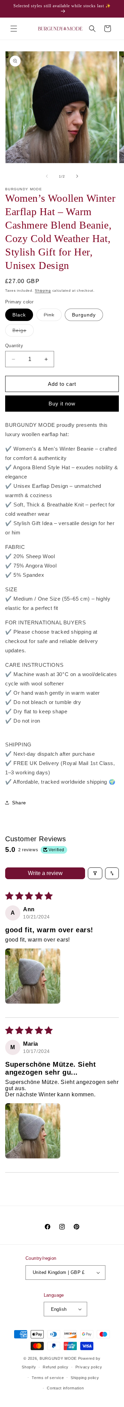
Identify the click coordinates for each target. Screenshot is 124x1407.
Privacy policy (88, 1367)
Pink (53, 316)
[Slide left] (46, 176)
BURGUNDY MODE (58, 1358)
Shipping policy (85, 1378)
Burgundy (84, 315)
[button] (13, 28)
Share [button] (19, 802)
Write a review (45, 873)
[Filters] (95, 873)
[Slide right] (77, 176)
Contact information (65, 1388)
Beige (23, 331)
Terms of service (48, 1378)
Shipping (43, 290)
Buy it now (62, 403)
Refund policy (56, 1367)
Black (19, 315)
